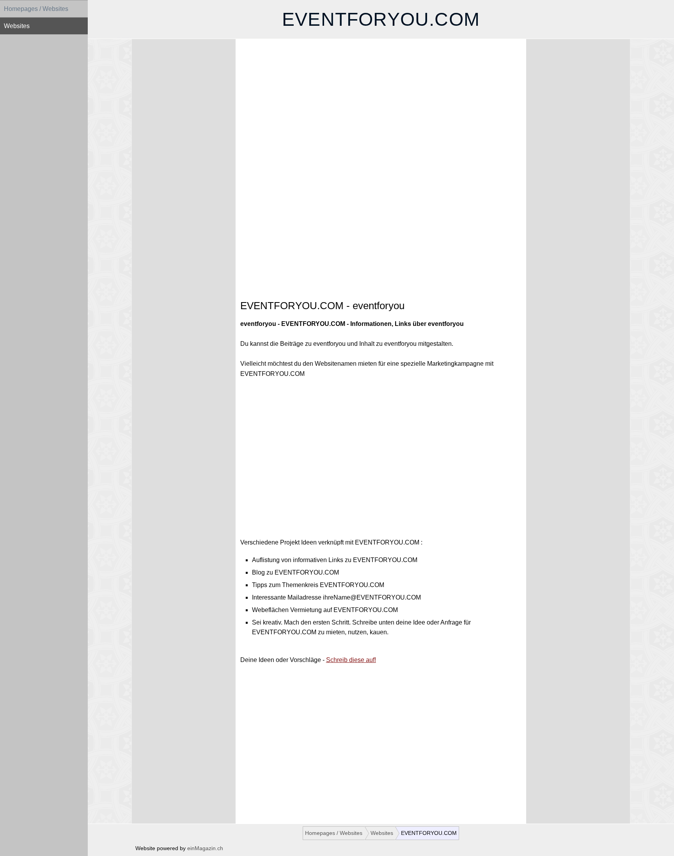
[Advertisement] (380, 111)
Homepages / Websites (36, 8)
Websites (17, 26)
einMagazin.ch (205, 848)
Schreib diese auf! (351, 660)
